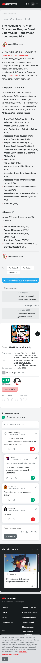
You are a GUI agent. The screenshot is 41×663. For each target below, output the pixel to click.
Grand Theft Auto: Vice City (17, 347)
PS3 (26, 353)
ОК (5, 659)
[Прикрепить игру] (22, 531)
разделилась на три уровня (15, 55)
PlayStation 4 (27, 268)
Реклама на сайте (29, 617)
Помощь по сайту (28, 622)
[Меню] (37, 4)
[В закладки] (25, 19)
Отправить (10, 536)
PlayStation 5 (13, 268)
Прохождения (7, 622)
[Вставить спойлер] (36, 531)
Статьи (4, 612)
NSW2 (36, 357)
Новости (12, 13)
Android (24, 357)
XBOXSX (32, 355)
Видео (4, 617)
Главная (5, 13)
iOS (19, 357)
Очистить (23, 395)
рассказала (12, 75)
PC (15, 353)
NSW (15, 357)
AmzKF (30, 357)
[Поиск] (27, 4)
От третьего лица (29, 365)
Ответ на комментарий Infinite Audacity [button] (20, 463)
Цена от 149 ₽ (10, 389)
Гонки (32, 360)
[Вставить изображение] (26, 531)
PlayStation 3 (13, 272)
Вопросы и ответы (29, 608)
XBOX (16, 355)
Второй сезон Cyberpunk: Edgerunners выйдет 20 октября (17, 580)
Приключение (24, 360)
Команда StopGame (29, 612)
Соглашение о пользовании (27, 633)
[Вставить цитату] (31, 531)
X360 (21, 355)
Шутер (16, 363)
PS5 (33, 353)
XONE (26, 355)
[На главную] (9, 4)
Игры (4, 631)
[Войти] (33, 4)
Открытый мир (25, 363)
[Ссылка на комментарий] (36, 433)
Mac (18, 353)
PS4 (29, 353)
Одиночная (18, 365)
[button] (5, 449)
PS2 (22, 353)
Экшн (16, 360)
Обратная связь (28, 627)
